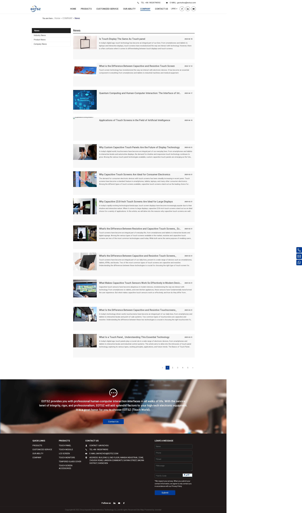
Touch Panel (65, 445)
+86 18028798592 (153, 3)
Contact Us (113, 421)
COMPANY (145, 9)
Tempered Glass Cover (70, 461)
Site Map (140, 510)
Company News (40, 44)
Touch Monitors (67, 457)
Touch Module (66, 449)
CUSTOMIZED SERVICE (107, 9)
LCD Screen (64, 453)
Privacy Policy (177, 486)
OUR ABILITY (129, 9)
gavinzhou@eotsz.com (186, 3)
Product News (40, 40)
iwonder (158, 510)
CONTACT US (161, 9)
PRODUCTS (86, 9)
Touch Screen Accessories (65, 467)
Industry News (40, 35)
